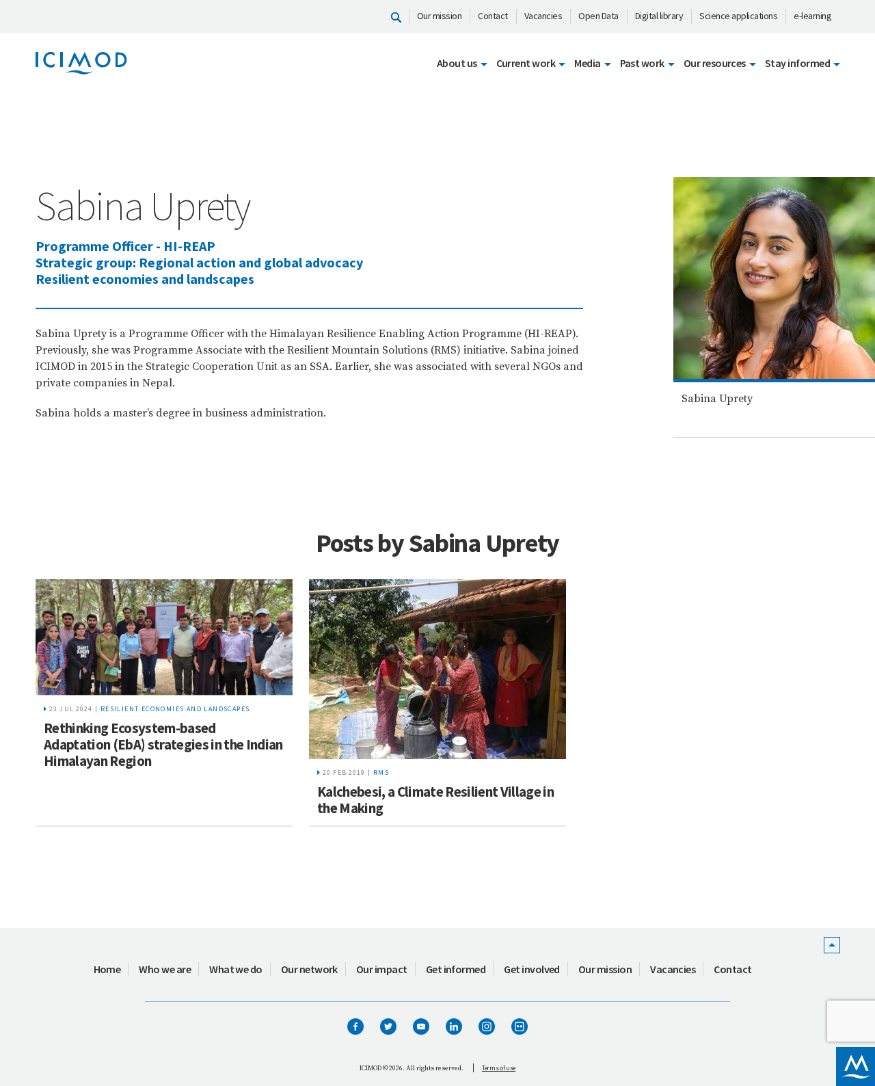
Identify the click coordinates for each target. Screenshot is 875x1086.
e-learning (812, 16)
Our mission (439, 16)
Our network (309, 969)
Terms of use (498, 1067)
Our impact (381, 969)
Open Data (598, 16)
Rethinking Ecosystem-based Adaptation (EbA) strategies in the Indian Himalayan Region (163, 744)
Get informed (456, 969)
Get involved (532, 969)
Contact (493, 16)
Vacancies (543, 16)
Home (107, 969)
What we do (235, 969)
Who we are (165, 969)
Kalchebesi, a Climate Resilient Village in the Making (435, 799)
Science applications (738, 16)
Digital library (659, 16)
